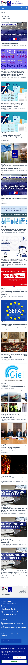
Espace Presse (6, 601)
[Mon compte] (27, 7)
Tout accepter (14, 661)
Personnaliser (7, 657)
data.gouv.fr (23, 593)
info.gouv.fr (23, 590)
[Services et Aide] (21, 7)
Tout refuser (20, 657)
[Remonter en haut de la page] (24, 586)
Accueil (2, 11)
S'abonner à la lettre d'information (11, 640)
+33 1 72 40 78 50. (4, 619)
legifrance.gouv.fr (22, 592)
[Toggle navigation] (3, 7)
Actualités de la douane (8, 11)
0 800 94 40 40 (10, 615)
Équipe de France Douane (9, 604)
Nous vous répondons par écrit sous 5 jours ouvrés (15, 627)
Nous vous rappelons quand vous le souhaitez (14, 623)
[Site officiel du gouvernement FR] (4, 3)
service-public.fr (23, 591)
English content (6, 606)
